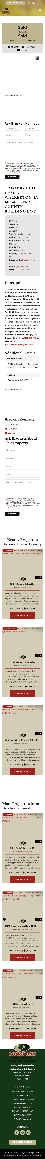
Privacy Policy (15, 171)
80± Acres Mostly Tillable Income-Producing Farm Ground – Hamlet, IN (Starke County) (22, 584)
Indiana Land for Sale (22, 1091)
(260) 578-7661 (30, 338)
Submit (12, 177)
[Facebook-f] (16, 1132)
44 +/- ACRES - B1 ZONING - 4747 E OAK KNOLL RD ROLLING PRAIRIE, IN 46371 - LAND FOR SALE (22, 848)
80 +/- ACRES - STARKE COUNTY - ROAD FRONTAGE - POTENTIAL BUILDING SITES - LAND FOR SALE (22, 740)
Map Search (22, 1095)
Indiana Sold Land (23, 1119)
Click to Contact (22, 269)
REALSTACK (28, 1153)
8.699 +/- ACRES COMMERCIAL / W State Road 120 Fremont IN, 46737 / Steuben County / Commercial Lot (22, 1004)
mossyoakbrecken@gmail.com (19, 344)
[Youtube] (28, 1132)
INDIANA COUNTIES (22, 1115)
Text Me (11, 433)
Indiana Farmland (22, 1107)
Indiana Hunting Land (22, 1111)
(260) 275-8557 (22, 266)
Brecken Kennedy (20, 419)
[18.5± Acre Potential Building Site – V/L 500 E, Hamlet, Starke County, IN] (22, 642)
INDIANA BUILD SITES (22, 1103)
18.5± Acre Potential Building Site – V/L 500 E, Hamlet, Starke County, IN (22, 662)
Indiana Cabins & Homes (22, 1099)
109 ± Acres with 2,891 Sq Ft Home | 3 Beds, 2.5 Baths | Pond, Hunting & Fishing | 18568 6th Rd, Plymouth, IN (22, 926)
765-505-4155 (22, 1079)
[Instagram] (22, 1132)
